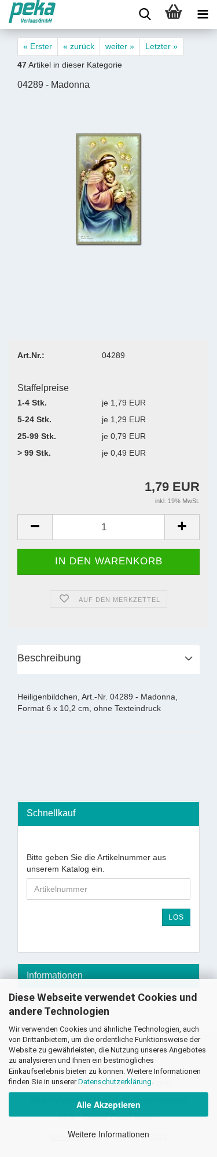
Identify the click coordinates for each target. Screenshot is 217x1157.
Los (176, 917)
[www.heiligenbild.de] (28, 14)
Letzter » (161, 46)
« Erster (37, 46)
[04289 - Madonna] (108, 188)
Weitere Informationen (108, 1134)
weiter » (119, 46)
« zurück (78, 46)
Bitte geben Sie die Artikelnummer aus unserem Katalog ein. (96, 863)
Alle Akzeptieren (108, 1104)
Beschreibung (49, 658)
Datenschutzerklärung (115, 1081)
